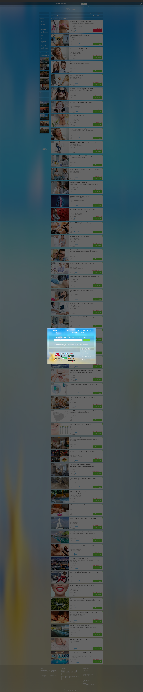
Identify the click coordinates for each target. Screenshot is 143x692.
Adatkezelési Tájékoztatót (59, 344)
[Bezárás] (96, 327)
